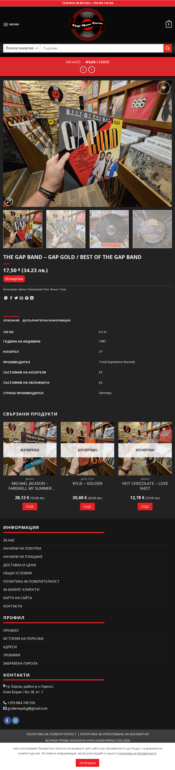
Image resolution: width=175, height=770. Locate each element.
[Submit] (167, 48)
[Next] (163, 143)
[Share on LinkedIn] (32, 298)
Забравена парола (20, 663)
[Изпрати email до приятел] (21, 298)
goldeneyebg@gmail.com (27, 708)
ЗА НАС (9, 540)
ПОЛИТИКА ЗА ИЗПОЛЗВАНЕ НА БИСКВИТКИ (114, 734)
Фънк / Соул (97, 62)
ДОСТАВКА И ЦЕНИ (19, 565)
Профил (11, 630)
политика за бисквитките (137, 753)
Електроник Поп (38, 289)
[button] (11, 24)
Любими (11, 655)
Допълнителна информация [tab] (46, 320)
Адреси (10, 647)
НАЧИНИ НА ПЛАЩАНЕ (22, 556)
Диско (22, 289)
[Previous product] (91, 69)
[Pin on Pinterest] (26, 298)
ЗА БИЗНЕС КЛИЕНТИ (21, 589)
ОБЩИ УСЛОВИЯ (17, 573)
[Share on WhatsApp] (5, 298)
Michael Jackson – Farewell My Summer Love (29, 486)
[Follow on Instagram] (15, 721)
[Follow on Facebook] (7, 721)
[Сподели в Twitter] (16, 298)
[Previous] (12, 143)
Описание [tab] (11, 320)
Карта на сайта (17, 598)
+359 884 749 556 (102, 3)
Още (30, 506)
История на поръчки (23, 638)
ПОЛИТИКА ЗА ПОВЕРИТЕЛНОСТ (31, 581)
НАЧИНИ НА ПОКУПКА (22, 548)
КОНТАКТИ (12, 606)
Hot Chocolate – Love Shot (145, 486)
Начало (73, 62)
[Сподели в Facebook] (11, 298)
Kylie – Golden (87, 483)
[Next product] (83, 69)
